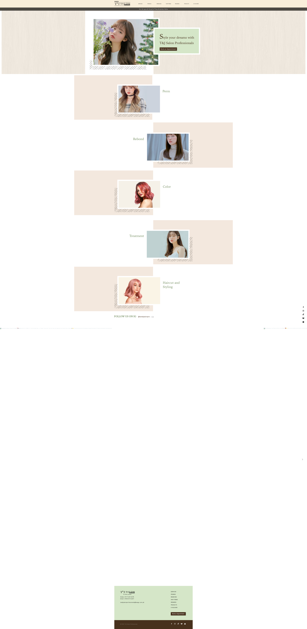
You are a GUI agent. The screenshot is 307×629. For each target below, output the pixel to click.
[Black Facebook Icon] (303, 307)
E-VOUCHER (174, 607)
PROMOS (173, 594)
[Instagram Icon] (175, 624)
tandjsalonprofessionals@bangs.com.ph (132, 602)
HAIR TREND (174, 599)
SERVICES (173, 591)
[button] (187, 4)
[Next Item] (302, 459)
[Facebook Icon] (171, 624)
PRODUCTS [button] (174, 605)
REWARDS (173, 602)
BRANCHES (174, 597)
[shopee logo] (303, 322)
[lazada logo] (303, 318)
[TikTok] (303, 314)
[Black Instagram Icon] (303, 311)
